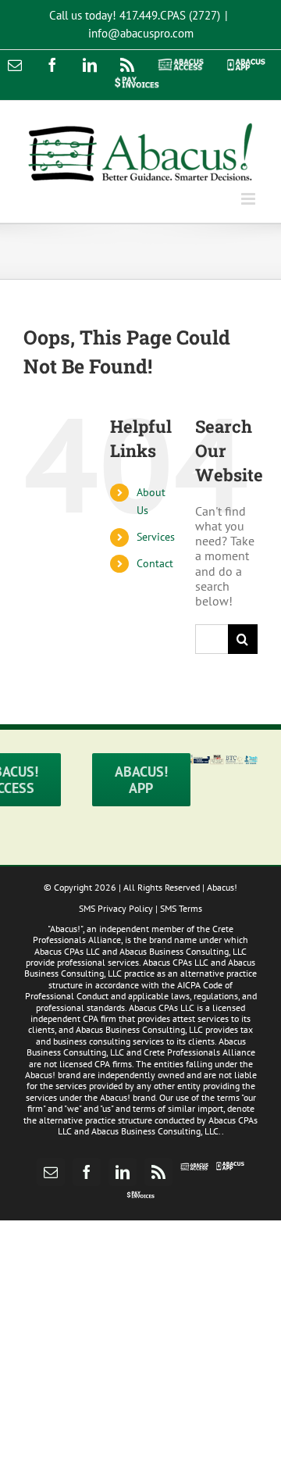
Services (156, 537)
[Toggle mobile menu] (249, 199)
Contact (155, 563)
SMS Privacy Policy (116, 908)
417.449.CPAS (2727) (169, 15)
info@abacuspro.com (141, 33)
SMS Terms (181, 908)
